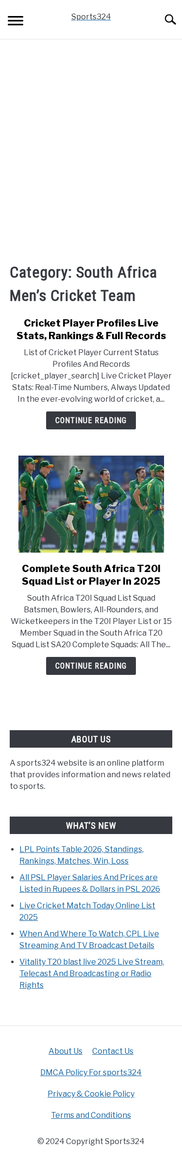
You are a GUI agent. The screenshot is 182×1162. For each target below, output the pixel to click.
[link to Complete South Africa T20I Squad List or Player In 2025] (91, 504)
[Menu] (15, 22)
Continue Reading (91, 420)
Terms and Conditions (91, 1115)
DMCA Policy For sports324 (91, 1072)
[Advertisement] (91, 150)
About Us (66, 1051)
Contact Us (112, 1051)
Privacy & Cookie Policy (91, 1093)
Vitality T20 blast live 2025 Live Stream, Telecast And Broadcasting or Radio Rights (91, 973)
